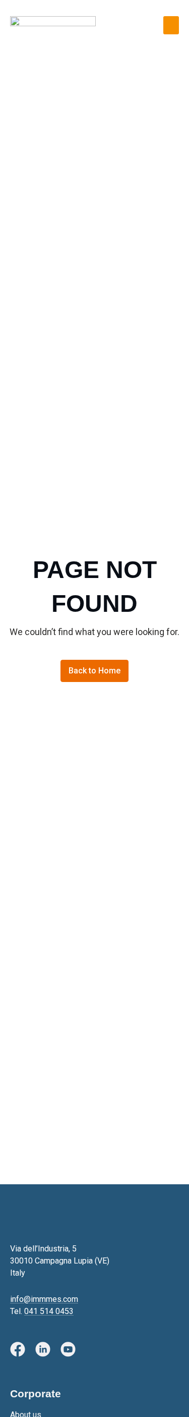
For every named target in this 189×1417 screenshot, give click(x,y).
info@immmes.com (44, 1299)
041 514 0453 (49, 1311)
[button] (171, 25)
